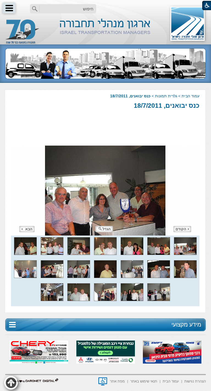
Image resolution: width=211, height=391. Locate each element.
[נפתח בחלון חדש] (102, 381)
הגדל (106, 229)
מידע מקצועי (186, 324)
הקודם (181, 229)
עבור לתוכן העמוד (105, 5)
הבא (28, 229)
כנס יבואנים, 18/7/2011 (166, 105)
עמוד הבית (190, 96)
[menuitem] (195, 381)
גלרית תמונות (166, 96)
